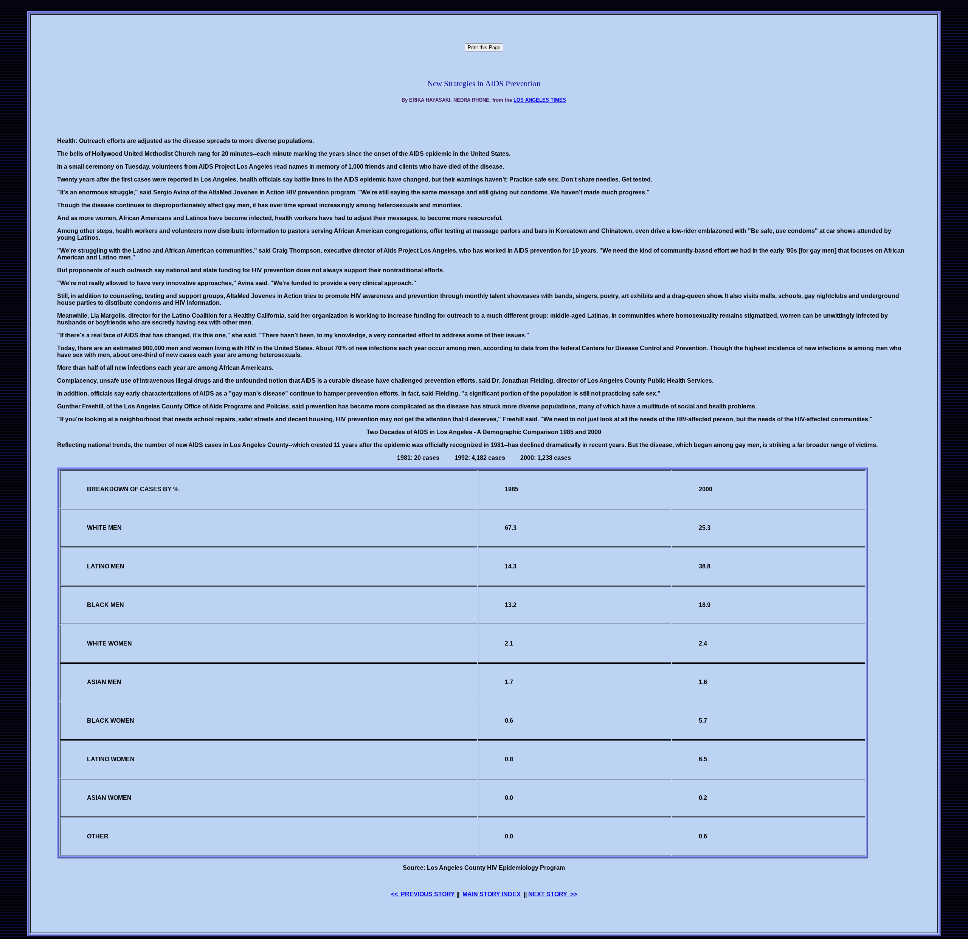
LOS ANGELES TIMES (539, 100)
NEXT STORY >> (552, 894)
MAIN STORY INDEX (491, 894)
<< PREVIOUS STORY (423, 894)
